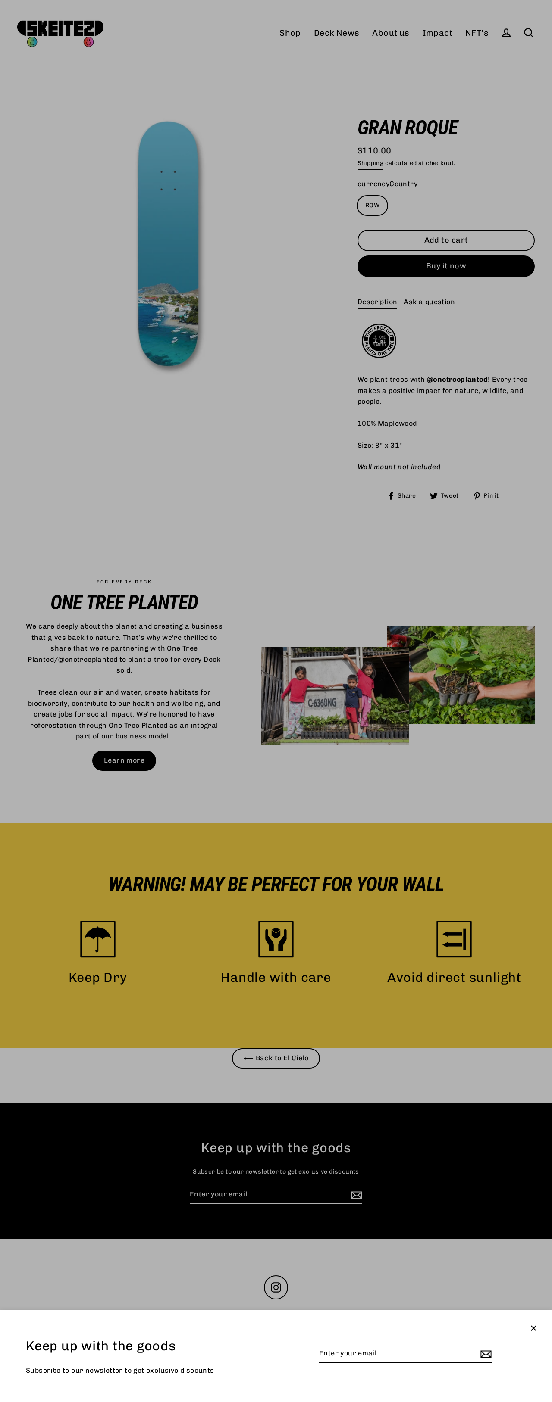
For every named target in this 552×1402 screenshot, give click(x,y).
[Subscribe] (485, 1353)
